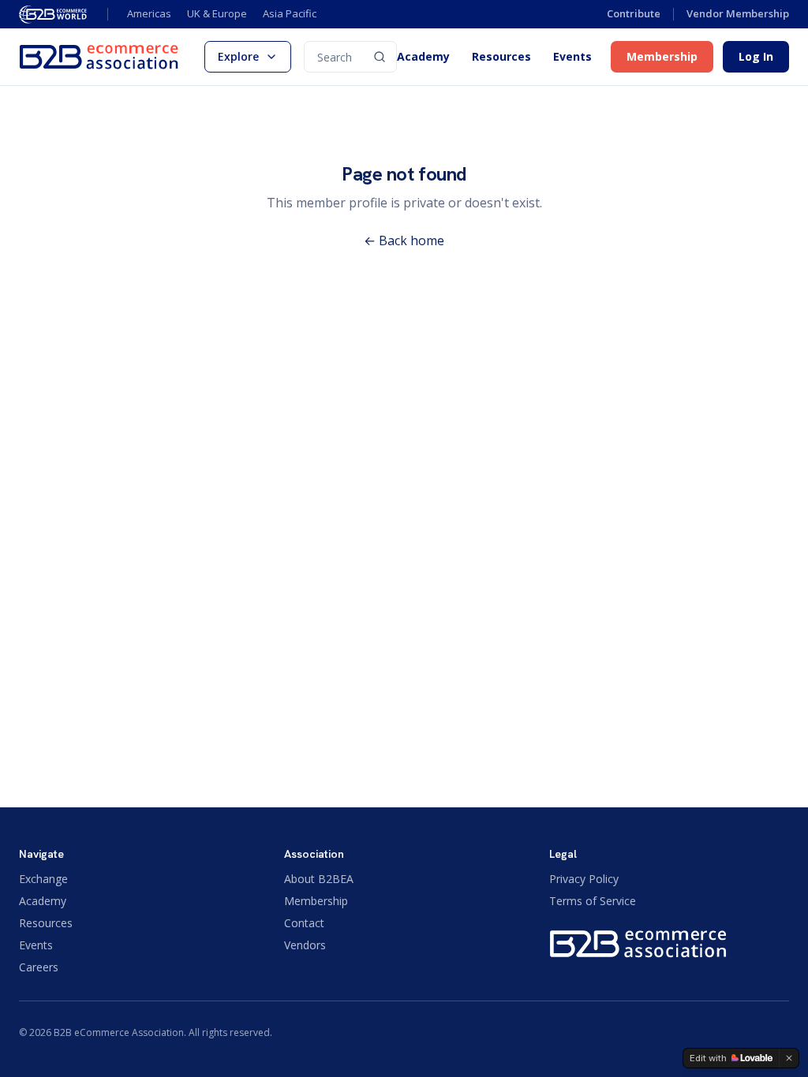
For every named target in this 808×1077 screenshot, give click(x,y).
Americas (149, 13)
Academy (423, 56)
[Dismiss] (789, 1058)
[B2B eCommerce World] (53, 14)
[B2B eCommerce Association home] (99, 57)
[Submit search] (379, 57)
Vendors (305, 944)
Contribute (633, 13)
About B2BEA (319, 878)
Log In (756, 56)
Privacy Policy (584, 878)
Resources (501, 56)
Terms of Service (592, 900)
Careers (38, 967)
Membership (662, 56)
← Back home (404, 240)
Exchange (43, 878)
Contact (304, 922)
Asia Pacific (289, 13)
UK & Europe (217, 13)
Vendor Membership (737, 13)
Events (572, 56)
